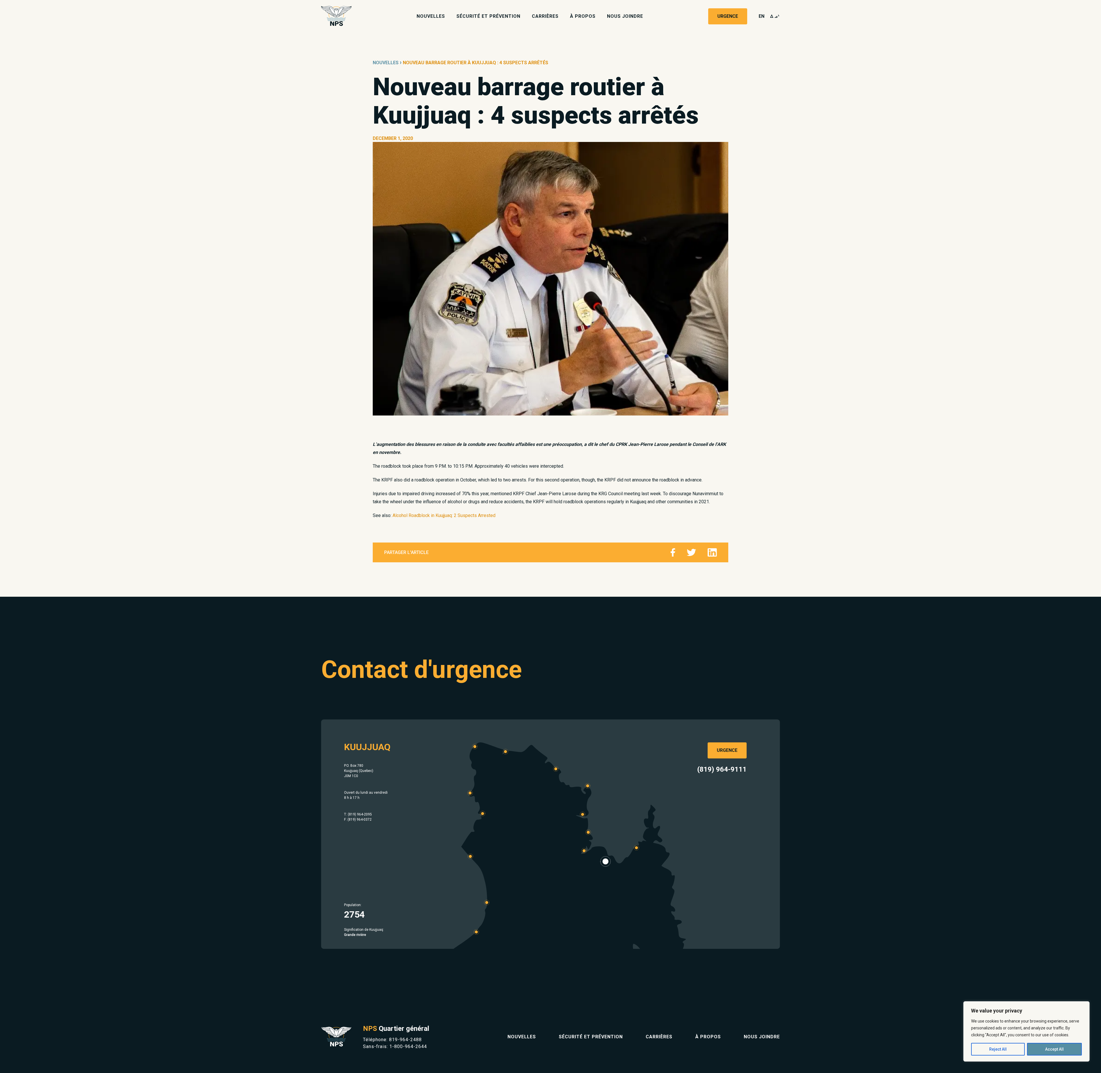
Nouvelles (431, 16)
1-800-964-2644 (408, 1046)
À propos (583, 16)
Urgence (727, 16)
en (761, 16)
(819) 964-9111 (722, 769)
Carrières (545, 16)
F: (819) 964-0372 (358, 820)
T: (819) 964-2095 (358, 814)
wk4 (775, 16)
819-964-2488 (405, 1039)
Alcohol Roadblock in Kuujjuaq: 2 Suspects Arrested (444, 515)
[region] (1026, 1031)
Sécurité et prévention (488, 16)
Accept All (1054, 1049)
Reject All (998, 1049)
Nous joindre (625, 16)
